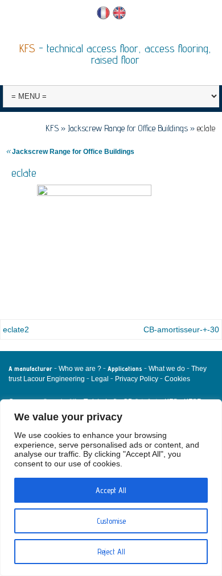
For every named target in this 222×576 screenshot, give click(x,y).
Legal (100, 379)
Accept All (111, 490)
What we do (167, 369)
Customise (111, 520)
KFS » (57, 128)
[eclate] (93, 241)
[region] (111, 487)
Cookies (177, 379)
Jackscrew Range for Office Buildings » (132, 128)
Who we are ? (80, 369)
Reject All (111, 551)
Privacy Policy (136, 379)
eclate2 (16, 329)
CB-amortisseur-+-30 (181, 329)
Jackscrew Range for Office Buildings (70, 152)
